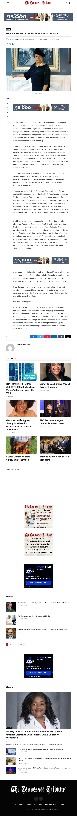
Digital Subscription (27, 804)
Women (8, 29)
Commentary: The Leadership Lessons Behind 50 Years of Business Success (43, 603)
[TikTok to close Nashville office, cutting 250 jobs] (11, 620)
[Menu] (8, 3)
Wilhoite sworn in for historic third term (54, 458)
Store (39, 804)
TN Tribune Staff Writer (13, 741)
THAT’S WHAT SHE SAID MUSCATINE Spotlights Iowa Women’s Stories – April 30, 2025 (20, 388)
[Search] (69, 3)
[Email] (7, 120)
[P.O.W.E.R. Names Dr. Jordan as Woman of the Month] (38, 69)
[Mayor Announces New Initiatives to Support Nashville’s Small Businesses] (11, 633)
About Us (13, 804)
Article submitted (17, 39)
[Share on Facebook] (7, 44)
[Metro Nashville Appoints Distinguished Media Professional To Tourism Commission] (21, 408)
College (8, 727)
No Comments (44, 39)
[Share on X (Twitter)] (10, 44)
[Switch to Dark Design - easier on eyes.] (66, 3)
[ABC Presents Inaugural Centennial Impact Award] (55, 408)
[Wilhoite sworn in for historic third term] (55, 445)
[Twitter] (7, 108)
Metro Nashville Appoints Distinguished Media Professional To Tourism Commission (19, 425)
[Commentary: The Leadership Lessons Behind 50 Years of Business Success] (11, 607)
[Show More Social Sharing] (16, 44)
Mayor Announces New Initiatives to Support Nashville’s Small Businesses (42, 629)
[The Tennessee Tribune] (38, 3)
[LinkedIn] (7, 112)
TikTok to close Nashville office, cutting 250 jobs (34, 616)
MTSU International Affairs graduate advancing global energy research (41, 749)
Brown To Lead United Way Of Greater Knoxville (55, 385)
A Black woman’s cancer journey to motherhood (18, 458)
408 (20, 644)
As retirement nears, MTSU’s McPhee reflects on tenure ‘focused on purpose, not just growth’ (44, 769)
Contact (64, 804)
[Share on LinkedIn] (13, 44)
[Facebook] (7, 103)
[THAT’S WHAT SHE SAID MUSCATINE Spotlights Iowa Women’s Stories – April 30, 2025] (21, 372)
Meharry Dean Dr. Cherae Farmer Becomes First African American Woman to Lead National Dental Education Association (34, 734)
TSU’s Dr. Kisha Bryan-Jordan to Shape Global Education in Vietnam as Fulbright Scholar (44, 759)
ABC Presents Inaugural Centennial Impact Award (52, 422)
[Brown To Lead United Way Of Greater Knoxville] (55, 372)
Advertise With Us (51, 804)
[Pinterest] (7, 116)
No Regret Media (53, 809)
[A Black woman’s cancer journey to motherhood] (21, 445)
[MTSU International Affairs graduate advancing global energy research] (11, 751)
